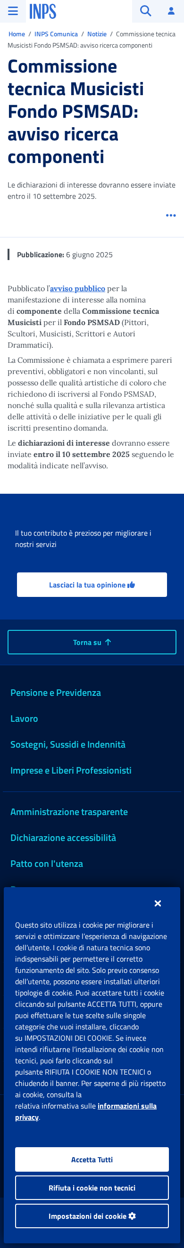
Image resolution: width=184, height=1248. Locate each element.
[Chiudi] (158, 903)
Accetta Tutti (92, 1159)
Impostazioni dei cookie (88, 1216)
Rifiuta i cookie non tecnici (92, 1187)
